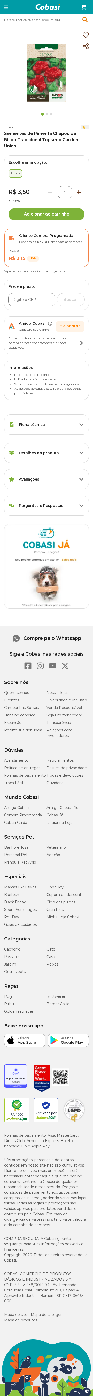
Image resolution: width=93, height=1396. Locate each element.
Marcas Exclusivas (20, 887)
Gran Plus (55, 909)
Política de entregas (22, 767)
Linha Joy (55, 887)
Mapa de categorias (48, 1314)
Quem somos (16, 692)
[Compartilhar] (86, 46)
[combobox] (46, 19)
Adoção (53, 854)
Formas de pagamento (25, 775)
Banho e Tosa (16, 847)
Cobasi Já (55, 815)
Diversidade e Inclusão (67, 700)
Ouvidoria (55, 782)
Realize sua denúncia (23, 730)
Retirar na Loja (59, 822)
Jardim (10, 964)
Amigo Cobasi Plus (63, 807)
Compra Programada (23, 815)
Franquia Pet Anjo (20, 862)
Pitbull (10, 1004)
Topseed (10, 127)
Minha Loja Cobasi (63, 917)
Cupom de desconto (65, 894)
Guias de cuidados (20, 924)
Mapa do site (15, 1314)
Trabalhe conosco (19, 715)
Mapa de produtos (20, 1320)
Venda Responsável (64, 707)
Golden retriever (18, 1011)
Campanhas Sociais (21, 707)
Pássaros (12, 956)
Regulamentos (60, 760)
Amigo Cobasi (16, 807)
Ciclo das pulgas (61, 902)
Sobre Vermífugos (20, 909)
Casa (51, 956)
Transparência (59, 722)
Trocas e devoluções (65, 775)
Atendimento (16, 760)
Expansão (12, 722)
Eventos (11, 700)
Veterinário (56, 847)
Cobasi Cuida (15, 822)
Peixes (52, 964)
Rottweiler (56, 996)
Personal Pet (16, 854)
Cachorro (12, 949)
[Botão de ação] (81, 343)
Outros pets (15, 971)
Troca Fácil (13, 782)
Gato (51, 949)
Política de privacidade (67, 767)
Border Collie (58, 1004)
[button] (6, 7)
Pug (8, 996)
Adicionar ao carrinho (46, 214)
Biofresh (11, 894)
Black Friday (15, 902)
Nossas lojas (57, 692)
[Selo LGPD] (74, 1122)
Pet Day (11, 917)
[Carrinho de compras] (84, 7)
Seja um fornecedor (64, 715)
